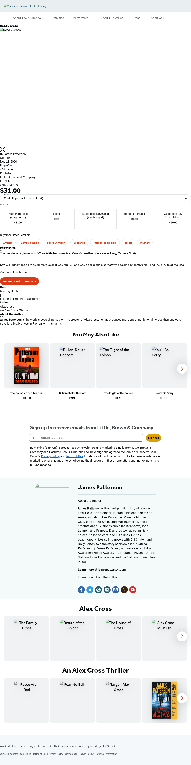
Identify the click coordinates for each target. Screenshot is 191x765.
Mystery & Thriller (12, 291)
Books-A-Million (56, 242)
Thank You (156, 18)
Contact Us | (72, 753)
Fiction (4, 298)
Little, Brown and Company (17, 177)
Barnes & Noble (30, 242)
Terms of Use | (40, 753)
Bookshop (79, 242)
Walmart (144, 242)
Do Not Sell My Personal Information (98, 753)
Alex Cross (7, 306)
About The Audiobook (28, 18)
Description (8, 247)
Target (128, 242)
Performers (80, 18)
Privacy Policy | (56, 753)
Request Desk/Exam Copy (19, 281)
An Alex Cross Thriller (14, 310)
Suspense (33, 298)
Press (136, 18)
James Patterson (15, 154)
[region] (95, 371)
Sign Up (153, 438)
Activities (57, 18)
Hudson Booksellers (105, 242)
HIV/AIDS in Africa (110, 18)
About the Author (12, 314)
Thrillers (18, 298)
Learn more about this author (98, 577)
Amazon (7, 242)
